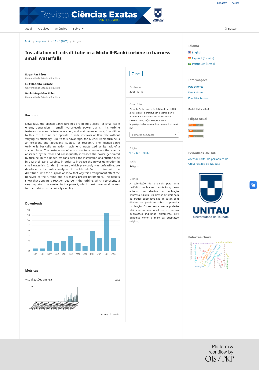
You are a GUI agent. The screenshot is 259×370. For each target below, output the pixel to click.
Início (28, 41)
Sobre (77, 28)
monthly (104, 314)
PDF (137, 73)
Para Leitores (195, 86)
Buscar (232, 28)
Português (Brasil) (203, 64)
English (196, 52)
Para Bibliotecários (198, 98)
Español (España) (202, 58)
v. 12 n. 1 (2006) (59, 41)
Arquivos (43, 28)
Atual (28, 28)
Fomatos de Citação (143, 134)
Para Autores (195, 92)
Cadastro (222, 3)
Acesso (235, 3)
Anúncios (61, 28)
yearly (116, 314)
